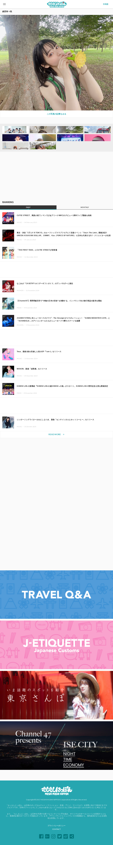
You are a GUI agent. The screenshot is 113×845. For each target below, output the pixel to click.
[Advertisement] (56, 176)
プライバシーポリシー (56, 825)
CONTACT (56, 829)
